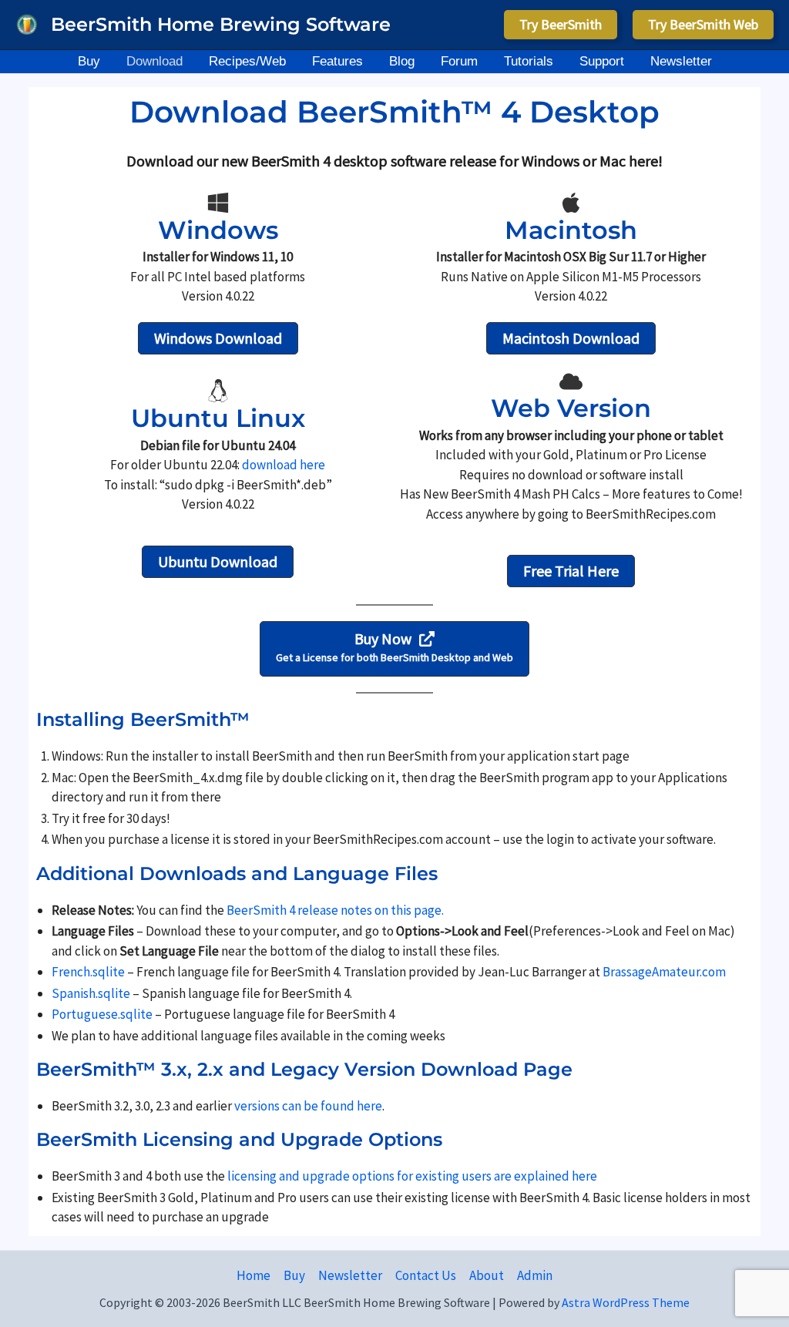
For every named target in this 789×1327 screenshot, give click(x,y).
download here (283, 464)
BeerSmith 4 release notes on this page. (335, 910)
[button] (560, 24)
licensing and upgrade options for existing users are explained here (412, 1175)
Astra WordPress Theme (626, 1302)
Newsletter (350, 1275)
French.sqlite (88, 971)
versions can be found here (308, 1105)
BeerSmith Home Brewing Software (221, 24)
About (486, 1275)
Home (253, 1275)
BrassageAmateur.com (664, 971)
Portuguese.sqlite (102, 1014)
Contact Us (425, 1275)
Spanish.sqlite (91, 993)
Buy (294, 1275)
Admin (534, 1275)
